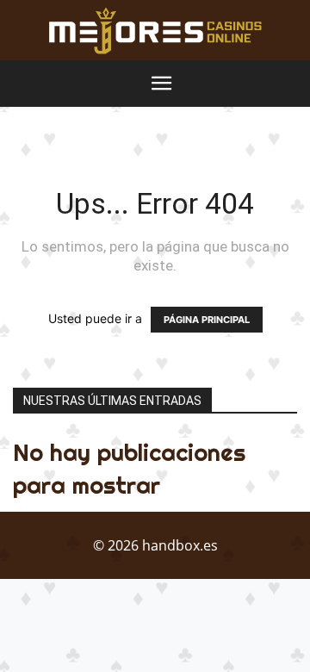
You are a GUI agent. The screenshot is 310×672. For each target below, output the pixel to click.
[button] (161, 83)
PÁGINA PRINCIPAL (207, 320)
